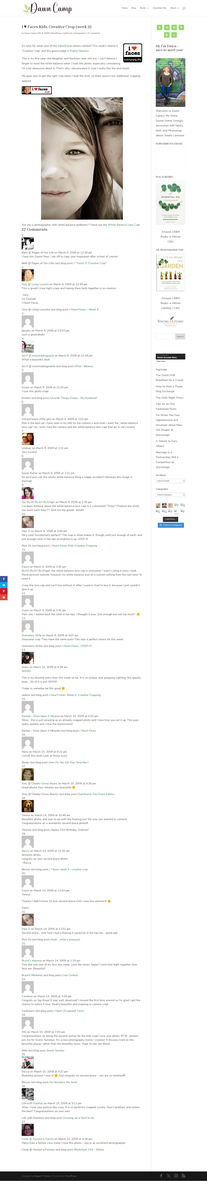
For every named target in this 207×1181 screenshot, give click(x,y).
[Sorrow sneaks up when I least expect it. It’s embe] (170, 505)
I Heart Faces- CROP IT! (77, 646)
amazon (179, 135)
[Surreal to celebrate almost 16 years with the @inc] (158, 512)
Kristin (26, 387)
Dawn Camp (30, 33)
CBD (171, 241)
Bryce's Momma (32, 960)
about (159, 135)
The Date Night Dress (169, 397)
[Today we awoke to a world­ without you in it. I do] (176, 505)
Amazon (166, 232)
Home (124, 8)
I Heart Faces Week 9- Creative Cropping (75, 695)
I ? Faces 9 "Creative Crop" (90, 263)
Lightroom (67, 33)
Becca (25, 851)
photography (79, 33)
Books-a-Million (170, 236)
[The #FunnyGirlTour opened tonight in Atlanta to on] (170, 512)
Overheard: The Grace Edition (96, 794)
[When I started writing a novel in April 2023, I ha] (176, 512)
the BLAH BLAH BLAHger (38, 502)
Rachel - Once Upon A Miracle (41, 716)
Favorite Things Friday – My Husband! (73, 398)
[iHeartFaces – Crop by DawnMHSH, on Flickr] (82, 217)
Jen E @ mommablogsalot (38, 355)
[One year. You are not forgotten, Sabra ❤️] (164, 505)
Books (143, 8)
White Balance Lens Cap (123, 225)
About (173, 8)
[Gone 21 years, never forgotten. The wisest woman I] (183, 505)
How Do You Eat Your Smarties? (68, 762)
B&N (177, 232)
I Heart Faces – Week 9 (83, 309)
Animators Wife (31, 635)
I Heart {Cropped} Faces (69, 1011)
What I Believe (83, 366)
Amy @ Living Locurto (35, 284)
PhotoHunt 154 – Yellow (89, 1149)
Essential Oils (159, 8)
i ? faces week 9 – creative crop (68, 869)
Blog (134, 8)
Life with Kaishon (32, 1103)
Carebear (27, 996)
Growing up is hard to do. (79, 1118)
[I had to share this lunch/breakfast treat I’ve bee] (158, 505)
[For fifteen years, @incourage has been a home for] (183, 512)
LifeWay (166, 308)
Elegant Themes (42, 1176)
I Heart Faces (88, 730)
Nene (25, 752)
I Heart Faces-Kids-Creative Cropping (73, 545)
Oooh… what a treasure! (65, 939)
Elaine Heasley (79, 51)
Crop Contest (70, 975)
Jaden (25, 667)
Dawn (25, 567)
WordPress (70, 1176)
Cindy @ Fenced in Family (38, 1139)
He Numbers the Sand (63, 1082)
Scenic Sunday (55, 1050)
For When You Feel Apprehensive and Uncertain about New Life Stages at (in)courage (169, 425)
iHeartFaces (56, 33)
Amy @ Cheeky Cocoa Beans (39, 783)
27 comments (93, 33)
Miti (24, 1032)
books (168, 135)
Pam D (26, 531)
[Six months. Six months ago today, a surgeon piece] (164, 512)
